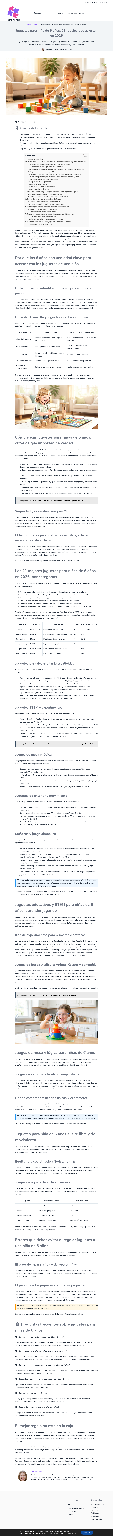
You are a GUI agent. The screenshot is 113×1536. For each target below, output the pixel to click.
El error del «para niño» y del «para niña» (43, 217)
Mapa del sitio (96, 1519)
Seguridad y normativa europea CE (42, 172)
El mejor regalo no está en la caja (39, 224)
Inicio (70, 1504)
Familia (60, 13)
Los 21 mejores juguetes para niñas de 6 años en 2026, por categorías (53, 177)
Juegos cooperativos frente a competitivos (45, 202)
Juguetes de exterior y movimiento (43, 187)
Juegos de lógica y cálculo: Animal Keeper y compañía (49, 196)
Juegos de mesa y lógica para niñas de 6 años (44, 199)
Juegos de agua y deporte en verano (43, 212)
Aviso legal (95, 1510)
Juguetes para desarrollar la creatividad (44, 179)
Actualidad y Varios (76, 13)
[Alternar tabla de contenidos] (84, 156)
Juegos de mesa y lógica (38, 184)
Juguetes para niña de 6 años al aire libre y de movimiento (49, 207)
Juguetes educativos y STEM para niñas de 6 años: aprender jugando (53, 192)
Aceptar (87, 1532)
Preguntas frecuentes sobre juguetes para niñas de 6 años (49, 222)
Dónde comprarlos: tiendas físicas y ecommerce (47, 204)
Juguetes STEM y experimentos (41, 182)
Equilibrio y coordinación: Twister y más (43, 209)
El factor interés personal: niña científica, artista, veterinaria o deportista (56, 174)
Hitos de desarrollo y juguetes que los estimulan (46, 167)
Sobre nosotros (91, 3)
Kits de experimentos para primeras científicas (46, 194)
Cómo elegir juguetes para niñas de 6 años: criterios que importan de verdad (55, 169)
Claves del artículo (37, 159)
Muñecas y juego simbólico (39, 189)
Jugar (50, 13)
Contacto (103, 3)
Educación (38, 13)
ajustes (74, 1534)
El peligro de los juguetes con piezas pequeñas (46, 219)
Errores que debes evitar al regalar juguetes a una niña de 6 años (51, 214)
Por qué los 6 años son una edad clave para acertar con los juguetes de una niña (56, 162)
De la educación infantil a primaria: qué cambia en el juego (50, 164)
